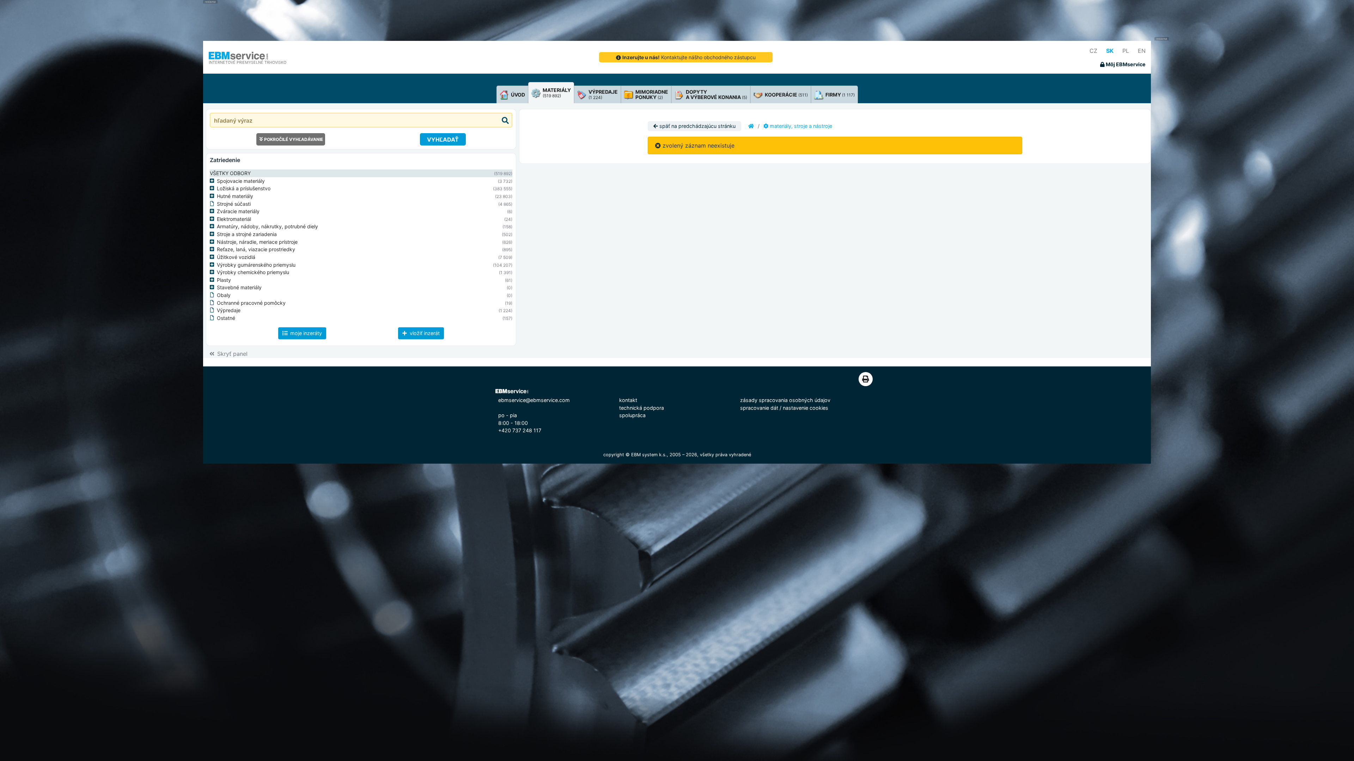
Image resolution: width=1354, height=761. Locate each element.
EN (1142, 50)
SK (1110, 50)
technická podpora (641, 408)
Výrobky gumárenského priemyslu (256, 265)
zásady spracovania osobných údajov (785, 400)
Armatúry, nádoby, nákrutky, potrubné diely (267, 226)
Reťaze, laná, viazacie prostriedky (256, 249)
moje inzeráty (305, 333)
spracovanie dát (759, 408)
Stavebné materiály (239, 287)
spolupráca (632, 415)
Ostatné (226, 318)
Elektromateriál (234, 219)
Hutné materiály (235, 196)
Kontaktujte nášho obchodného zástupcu (689, 57)
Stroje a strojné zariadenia (247, 234)
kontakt (628, 400)
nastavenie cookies (805, 408)
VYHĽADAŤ (443, 139)
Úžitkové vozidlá (236, 257)
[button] (213, 181)
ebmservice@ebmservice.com (534, 400)
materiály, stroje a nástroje (800, 126)
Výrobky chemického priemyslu (253, 272)
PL (1125, 50)
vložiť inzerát (424, 333)
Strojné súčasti (234, 204)
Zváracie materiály (238, 211)
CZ (1093, 50)
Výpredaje (228, 310)
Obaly (224, 295)
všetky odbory (230, 173)
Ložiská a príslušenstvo (243, 188)
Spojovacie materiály (241, 181)
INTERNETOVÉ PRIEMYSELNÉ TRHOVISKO (247, 62)
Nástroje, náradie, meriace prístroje (257, 242)
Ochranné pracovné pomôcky (251, 303)
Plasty (224, 280)
